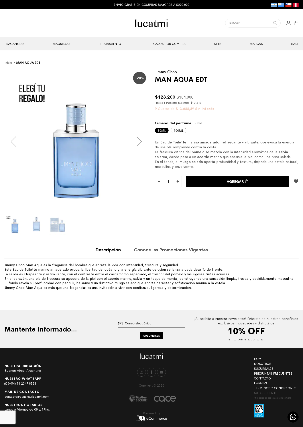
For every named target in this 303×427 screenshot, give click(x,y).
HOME (258, 359)
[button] (13, 141)
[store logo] (152, 23)
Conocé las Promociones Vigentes (171, 250)
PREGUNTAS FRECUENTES (273, 373)
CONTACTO (262, 378)
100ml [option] (178, 131)
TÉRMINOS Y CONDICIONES (275, 388)
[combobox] (253, 23)
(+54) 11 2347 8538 (21, 383)
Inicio (8, 63)
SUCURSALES (263, 369)
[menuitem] (14, 43)
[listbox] (227, 130)
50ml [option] (162, 131)
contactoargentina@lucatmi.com (26, 397)
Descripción (108, 250)
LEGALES (260, 383)
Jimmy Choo (166, 72)
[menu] (151, 43)
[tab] (108, 249)
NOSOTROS (262, 364)
